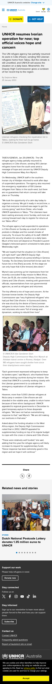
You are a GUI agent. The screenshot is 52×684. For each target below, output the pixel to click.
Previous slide (5, 512)
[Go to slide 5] (28, 553)
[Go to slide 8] (36, 553)
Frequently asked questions (15, 639)
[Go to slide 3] (22, 553)
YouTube (22, 596)
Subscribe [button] (9, 621)
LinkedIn (34, 596)
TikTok (28, 596)
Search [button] (38, 11)
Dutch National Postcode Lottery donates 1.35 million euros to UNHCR (23, 542)
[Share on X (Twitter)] (22, 476)
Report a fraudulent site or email (17, 644)
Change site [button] (36, 2)
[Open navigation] (3, 10)
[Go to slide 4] (25, 553)
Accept (26, 678)
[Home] (16, 10)
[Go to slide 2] (20, 553)
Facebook (10, 596)
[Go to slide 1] (17, 553)
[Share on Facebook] (29, 476)
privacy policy (29, 668)
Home (4, 26)
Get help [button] (37, 19)
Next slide (47, 512)
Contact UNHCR (9, 635)
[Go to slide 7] (33, 553)
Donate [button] (43, 12)
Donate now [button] (10, 577)
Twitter (3, 596)
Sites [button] (48, 11)
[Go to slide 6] (30, 553)
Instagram (16, 596)
